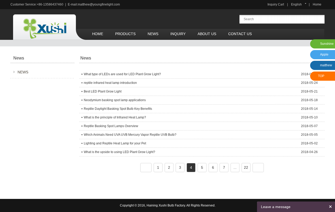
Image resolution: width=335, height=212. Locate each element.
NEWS (23, 72)
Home (317, 4)
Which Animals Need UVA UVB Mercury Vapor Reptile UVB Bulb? (130, 135)
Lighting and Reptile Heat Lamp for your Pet (115, 143)
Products (125, 34)
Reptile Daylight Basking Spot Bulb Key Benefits (118, 109)
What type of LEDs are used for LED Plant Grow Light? (122, 74)
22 (246, 167)
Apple (324, 54)
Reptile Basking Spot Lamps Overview (111, 126)
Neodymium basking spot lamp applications (115, 100)
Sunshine (327, 44)
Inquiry (178, 34)
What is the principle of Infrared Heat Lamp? (115, 117)
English (296, 4)
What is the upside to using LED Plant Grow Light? (119, 152)
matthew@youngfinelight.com (99, 4)
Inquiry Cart (275, 4)
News (153, 34)
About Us (207, 34)
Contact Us (240, 34)
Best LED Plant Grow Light (102, 91)
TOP (321, 76)
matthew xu (325, 66)
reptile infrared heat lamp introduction (110, 83)
